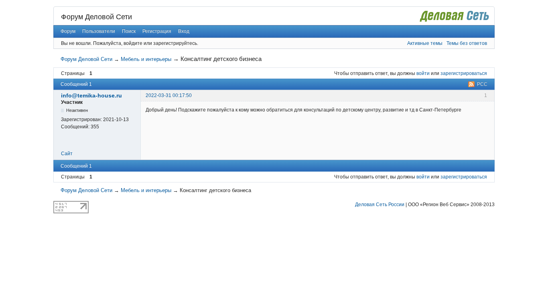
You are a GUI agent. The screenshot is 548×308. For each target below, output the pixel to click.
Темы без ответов (467, 43)
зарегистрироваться (463, 73)
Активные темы (424, 43)
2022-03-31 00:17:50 (169, 95)
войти (423, 73)
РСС (482, 84)
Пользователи (98, 31)
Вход (183, 31)
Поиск (129, 31)
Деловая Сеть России (379, 204)
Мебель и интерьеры (146, 59)
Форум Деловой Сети (96, 17)
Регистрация (156, 31)
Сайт (67, 153)
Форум (68, 31)
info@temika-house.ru (91, 95)
